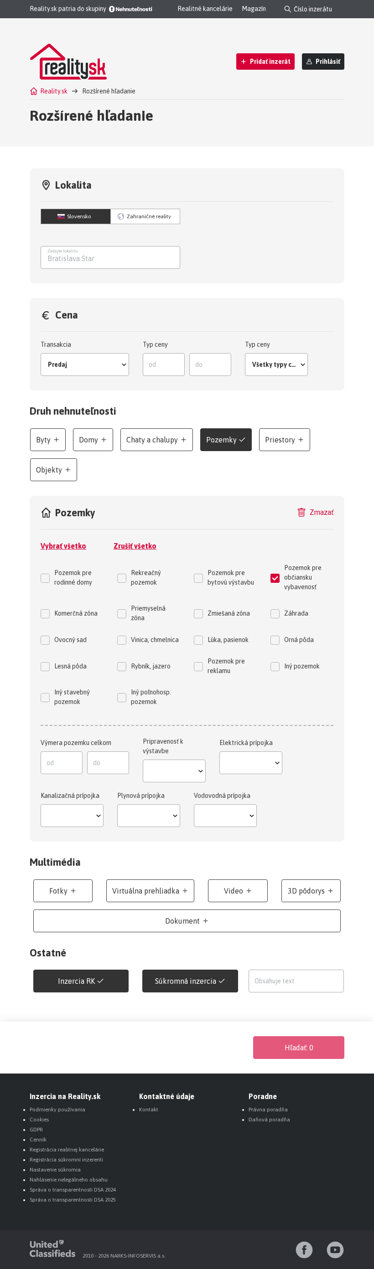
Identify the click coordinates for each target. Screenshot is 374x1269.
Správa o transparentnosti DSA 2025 (73, 1200)
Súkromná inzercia (185, 981)
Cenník (38, 1139)
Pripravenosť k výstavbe (163, 746)
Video (233, 891)
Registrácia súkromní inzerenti (66, 1159)
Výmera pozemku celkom (76, 742)
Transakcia (56, 344)
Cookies (39, 1119)
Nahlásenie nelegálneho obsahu (69, 1180)
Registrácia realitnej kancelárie (67, 1149)
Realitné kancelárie (205, 8)
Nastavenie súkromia (55, 1169)
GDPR (36, 1129)
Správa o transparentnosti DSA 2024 (73, 1190)
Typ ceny (155, 344)
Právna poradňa (268, 1109)
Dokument (182, 921)
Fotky (58, 891)
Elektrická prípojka (246, 742)
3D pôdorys (306, 891)
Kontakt (148, 1109)
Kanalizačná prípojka (70, 795)
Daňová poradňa (269, 1119)
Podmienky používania (57, 1109)
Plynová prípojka (141, 795)
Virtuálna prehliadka (145, 891)
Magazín (254, 8)
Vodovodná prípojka (222, 795)
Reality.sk (54, 91)
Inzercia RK (76, 981)
